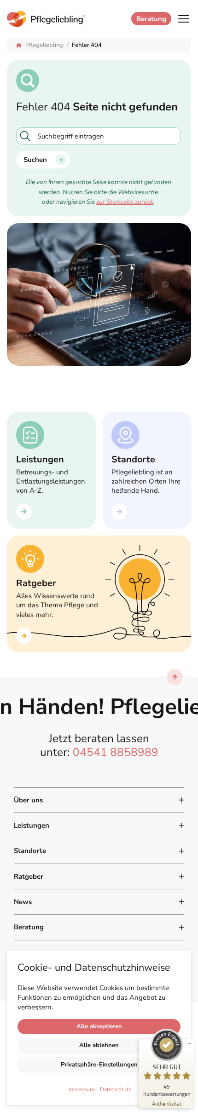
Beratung (151, 18)
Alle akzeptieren (99, 1026)
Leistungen (31, 825)
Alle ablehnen (99, 1045)
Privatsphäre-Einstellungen (99, 1064)
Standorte (30, 850)
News (23, 901)
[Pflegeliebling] (66, 19)
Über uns (28, 800)
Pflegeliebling (44, 45)
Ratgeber (28, 876)
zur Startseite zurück (124, 201)
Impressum (80, 1089)
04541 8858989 (115, 752)
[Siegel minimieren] (189, 1043)
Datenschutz (115, 1089)
